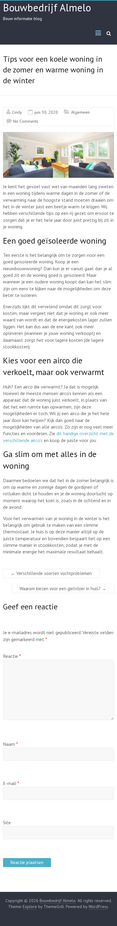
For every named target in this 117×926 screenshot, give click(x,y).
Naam (10, 744)
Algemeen (80, 112)
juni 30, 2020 (46, 112)
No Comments (25, 121)
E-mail (11, 783)
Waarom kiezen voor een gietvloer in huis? (63, 588)
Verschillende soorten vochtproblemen (51, 573)
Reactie (12, 656)
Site (7, 822)
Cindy (17, 112)
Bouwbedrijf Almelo (47, 7)
